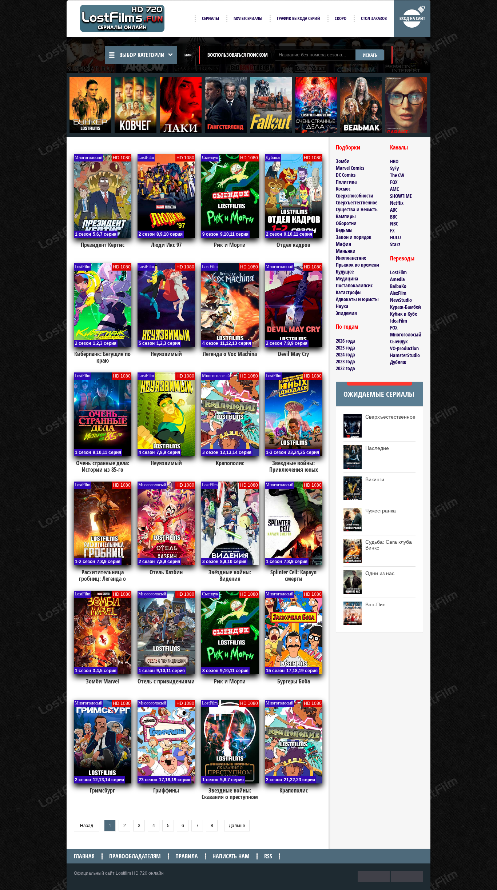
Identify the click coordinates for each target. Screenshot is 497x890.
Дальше (237, 825)
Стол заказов (374, 18)
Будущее (345, 271)
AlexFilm (398, 293)
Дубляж (398, 362)
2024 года (345, 354)
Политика (346, 181)
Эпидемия (346, 313)
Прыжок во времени (357, 264)
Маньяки (345, 250)
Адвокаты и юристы (357, 299)
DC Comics (345, 174)
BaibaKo (398, 286)
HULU (395, 237)
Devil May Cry (293, 354)
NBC (394, 223)
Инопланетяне (351, 257)
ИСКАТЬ (370, 55)
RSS (268, 856)
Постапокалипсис (354, 285)
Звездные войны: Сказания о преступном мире (230, 797)
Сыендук (399, 341)
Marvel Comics (350, 167)
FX (392, 230)
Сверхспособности (354, 195)
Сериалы (210, 18)
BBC (393, 216)
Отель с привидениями (166, 681)
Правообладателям (135, 856)
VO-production (404, 348)
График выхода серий (298, 18)
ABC (393, 209)
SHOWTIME (401, 195)
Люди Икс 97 (166, 245)
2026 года (345, 340)
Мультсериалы (248, 18)
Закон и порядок (353, 237)
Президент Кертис (102, 245)
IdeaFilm (398, 320)
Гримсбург (102, 790)
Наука (342, 306)
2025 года (345, 347)
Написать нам (231, 856)
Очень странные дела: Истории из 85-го (102, 466)
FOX (394, 182)
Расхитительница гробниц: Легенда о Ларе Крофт (102, 578)
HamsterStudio (405, 355)
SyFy (394, 168)
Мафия (343, 243)
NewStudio (401, 299)
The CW (397, 175)
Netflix (396, 202)
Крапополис (230, 463)
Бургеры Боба (293, 681)
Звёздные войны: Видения (229, 575)
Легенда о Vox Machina (230, 354)
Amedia (397, 279)
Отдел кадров (293, 245)
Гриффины (166, 790)
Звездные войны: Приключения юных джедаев (293, 469)
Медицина (347, 278)
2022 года (345, 368)
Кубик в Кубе (403, 313)
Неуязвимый (166, 354)
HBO (394, 161)
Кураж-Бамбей (405, 306)
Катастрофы (349, 292)
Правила (186, 856)
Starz (395, 244)
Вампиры (346, 216)
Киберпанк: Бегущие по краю (102, 357)
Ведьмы (344, 230)
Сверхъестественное (356, 202)
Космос (343, 188)
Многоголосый (405, 334)
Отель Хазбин (166, 572)
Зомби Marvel (102, 681)
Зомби (343, 160)
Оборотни (346, 223)
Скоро (340, 18)
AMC (394, 188)
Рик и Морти (230, 245)
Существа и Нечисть (357, 209)
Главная (84, 856)
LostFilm (398, 272)
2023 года (345, 361)
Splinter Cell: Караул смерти (293, 575)
